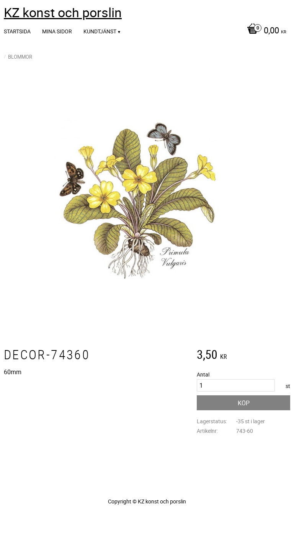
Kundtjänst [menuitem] (99, 31)
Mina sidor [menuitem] (57, 31)
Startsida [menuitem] (17, 31)
